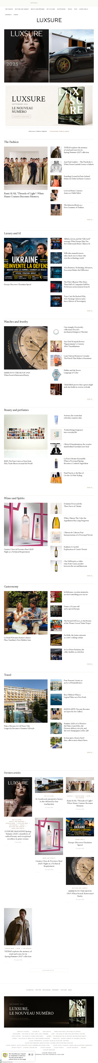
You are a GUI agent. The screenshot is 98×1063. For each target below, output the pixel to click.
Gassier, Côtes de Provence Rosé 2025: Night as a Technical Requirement (19, 551)
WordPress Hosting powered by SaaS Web (49, 1054)
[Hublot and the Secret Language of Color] (56, 375)
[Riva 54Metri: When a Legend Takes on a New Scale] (56, 699)
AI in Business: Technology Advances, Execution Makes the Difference (78, 269)
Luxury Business (72, 1047)
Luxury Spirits (59, 1047)
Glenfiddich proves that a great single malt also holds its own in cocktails (78, 386)
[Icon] (56, 209)
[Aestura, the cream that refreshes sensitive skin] (56, 420)
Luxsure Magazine (49, 1050)
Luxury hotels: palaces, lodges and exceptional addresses (72, 1045)
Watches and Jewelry (22, 9)
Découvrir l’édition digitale (38, 131)
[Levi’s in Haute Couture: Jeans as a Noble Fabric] (56, 195)
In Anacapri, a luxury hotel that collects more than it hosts (75, 739)
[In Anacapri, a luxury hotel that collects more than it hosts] (56, 742)
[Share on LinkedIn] (18, 845)
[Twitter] (45, 26)
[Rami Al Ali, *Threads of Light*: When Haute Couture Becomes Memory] (26, 168)
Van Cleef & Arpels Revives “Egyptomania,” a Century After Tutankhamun (74, 344)
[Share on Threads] (22, 845)
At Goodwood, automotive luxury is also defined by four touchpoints (49, 801)
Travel (70, 9)
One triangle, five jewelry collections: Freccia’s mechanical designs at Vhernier (76, 329)
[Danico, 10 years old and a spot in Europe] (56, 611)
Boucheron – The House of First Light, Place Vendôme (30, 1034)
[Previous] (41, 2)
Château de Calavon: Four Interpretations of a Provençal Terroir (78, 534)
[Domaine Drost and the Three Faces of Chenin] (56, 508)
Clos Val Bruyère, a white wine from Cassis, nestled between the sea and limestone (75, 563)
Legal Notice (47, 1031)
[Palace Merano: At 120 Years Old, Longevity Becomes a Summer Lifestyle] (26, 701)
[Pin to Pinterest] (16, 845)
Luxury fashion (45, 1047)
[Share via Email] (26, 845)
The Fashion (9, 9)
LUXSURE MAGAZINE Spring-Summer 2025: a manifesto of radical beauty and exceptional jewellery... (26, 74)
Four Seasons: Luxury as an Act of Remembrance (73, 682)
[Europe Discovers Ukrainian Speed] (26, 259)
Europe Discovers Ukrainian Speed (17, 285)
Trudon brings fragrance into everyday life (73, 431)
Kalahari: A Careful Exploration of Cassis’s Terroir (75, 548)
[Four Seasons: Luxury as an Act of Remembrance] (56, 685)
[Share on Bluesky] (24, 845)
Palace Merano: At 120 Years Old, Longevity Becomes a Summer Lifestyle (19, 727)
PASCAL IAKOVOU (59, 79)
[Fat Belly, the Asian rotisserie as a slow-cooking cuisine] (56, 640)
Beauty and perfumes (38, 9)
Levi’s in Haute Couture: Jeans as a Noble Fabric (73, 192)
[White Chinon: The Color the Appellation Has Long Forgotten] (56, 523)
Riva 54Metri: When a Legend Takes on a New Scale (75, 696)
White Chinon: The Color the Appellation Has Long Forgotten (76, 519)
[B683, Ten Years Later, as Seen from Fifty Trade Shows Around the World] (26, 436)
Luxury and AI (83, 9)
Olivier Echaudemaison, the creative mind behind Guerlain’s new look (78, 445)
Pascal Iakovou (14, 79)
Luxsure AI (35, 1031)
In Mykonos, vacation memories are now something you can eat (76, 593)
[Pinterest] (50, 26)
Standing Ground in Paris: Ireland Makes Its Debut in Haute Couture (77, 178)
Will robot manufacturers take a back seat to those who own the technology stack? (75, 255)
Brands (83, 1047)
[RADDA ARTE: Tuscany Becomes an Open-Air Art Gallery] (56, 714)
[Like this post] (10, 845)
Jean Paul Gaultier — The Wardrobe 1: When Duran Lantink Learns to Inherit (79, 163)
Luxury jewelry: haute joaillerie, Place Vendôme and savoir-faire (28, 1045)
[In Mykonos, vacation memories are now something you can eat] (56, 597)
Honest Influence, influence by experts (67, 1031)
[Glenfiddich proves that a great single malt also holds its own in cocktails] (56, 389)
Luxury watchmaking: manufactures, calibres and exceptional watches (49, 1043)
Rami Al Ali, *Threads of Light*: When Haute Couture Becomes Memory (24, 195)
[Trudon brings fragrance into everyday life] (56, 434)
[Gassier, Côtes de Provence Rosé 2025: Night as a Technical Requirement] (26, 524)
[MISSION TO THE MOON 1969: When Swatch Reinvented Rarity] (26, 347)
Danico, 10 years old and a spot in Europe (72, 608)
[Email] (55, 26)
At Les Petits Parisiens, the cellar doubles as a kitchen (74, 651)
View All (90, 219)
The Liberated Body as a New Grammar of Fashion (74, 206)
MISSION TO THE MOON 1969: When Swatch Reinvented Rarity (17, 374)
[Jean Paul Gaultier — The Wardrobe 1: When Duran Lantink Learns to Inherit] (56, 166)
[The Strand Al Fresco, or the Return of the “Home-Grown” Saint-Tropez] (56, 625)
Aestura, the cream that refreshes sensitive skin (73, 417)
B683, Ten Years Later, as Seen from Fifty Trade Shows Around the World (18, 462)
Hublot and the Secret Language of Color (72, 371)
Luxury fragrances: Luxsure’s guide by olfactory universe (49, 1040)
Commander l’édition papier (59, 131)
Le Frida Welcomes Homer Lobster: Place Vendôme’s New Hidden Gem (17, 639)
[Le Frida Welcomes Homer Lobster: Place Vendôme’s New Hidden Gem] (26, 612)
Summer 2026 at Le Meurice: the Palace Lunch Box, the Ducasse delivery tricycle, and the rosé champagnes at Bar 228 (76, 727)
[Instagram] (47, 26)
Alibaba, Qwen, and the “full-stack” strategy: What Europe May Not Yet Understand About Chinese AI (77, 241)
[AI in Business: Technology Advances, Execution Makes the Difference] (56, 272)
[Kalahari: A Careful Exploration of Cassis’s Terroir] (56, 551)
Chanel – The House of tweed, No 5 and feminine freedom (31, 1038)
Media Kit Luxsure (23, 1031)
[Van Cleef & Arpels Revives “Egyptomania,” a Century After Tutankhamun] (56, 346)
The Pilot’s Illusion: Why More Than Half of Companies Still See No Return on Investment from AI (77, 284)
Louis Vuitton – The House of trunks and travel (27, 1036)
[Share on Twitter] (14, 845)
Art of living (51, 9)
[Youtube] (53, 26)
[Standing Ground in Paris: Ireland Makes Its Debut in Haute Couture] (56, 181)
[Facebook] (42, 26)
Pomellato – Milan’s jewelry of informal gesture (69, 1038)
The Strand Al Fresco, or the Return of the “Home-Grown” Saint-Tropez (77, 622)
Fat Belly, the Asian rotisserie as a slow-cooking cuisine (75, 636)
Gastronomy (61, 9)
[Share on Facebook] (12, 845)
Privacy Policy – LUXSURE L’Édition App (24, 1047)
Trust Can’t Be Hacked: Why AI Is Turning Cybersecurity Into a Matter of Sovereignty (75, 299)
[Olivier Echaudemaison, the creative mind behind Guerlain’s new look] (56, 449)
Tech (75, 9)
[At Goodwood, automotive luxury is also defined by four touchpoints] (71, 56)
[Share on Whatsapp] (20, 845)
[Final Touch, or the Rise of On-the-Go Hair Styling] (56, 477)
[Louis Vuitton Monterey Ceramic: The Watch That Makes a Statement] (56, 360)
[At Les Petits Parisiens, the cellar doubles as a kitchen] (56, 654)
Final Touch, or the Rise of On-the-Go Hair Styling (74, 474)
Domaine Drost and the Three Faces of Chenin (73, 505)
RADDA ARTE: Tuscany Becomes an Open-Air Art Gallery (77, 710)
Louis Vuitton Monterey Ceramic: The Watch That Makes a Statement (77, 357)
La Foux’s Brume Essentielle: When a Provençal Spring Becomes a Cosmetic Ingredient (76, 461)
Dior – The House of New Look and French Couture (68, 1034)
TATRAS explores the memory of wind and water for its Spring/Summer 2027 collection (76, 150)
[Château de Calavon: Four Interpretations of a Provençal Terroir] (56, 537)
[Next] (43, 2)
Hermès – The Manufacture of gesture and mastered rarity (66, 1036)
